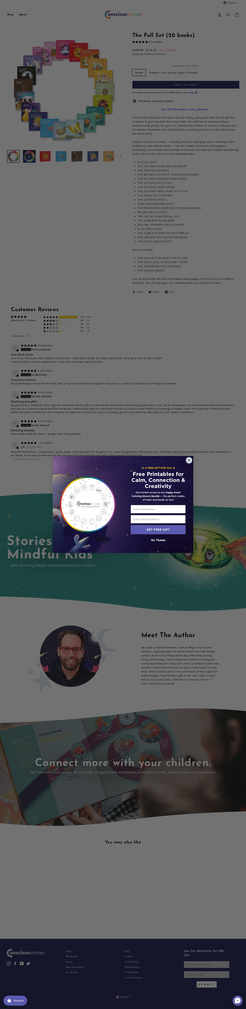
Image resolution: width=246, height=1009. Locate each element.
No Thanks (158, 540)
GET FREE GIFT (158, 529)
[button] (238, 1001)
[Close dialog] (189, 460)
